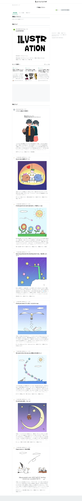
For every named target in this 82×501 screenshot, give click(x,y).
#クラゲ (17, 393)
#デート (20, 198)
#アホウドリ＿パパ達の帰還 (21, 490)
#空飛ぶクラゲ (22, 393)
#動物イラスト (41, 246)
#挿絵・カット (25, 59)
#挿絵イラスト (18, 59)
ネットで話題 (21, 12)
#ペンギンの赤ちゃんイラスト (21, 344)
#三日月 (24, 441)
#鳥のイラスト (30, 490)
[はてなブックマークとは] (19, 64)
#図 (29, 59)
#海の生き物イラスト (31, 197)
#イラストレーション (25, 58)
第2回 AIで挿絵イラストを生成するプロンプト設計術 (18, 70)
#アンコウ (18, 197)
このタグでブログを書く (65, 9)
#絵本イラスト (38, 197)
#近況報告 (33, 151)
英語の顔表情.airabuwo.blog (20, 29)
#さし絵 (42, 58)
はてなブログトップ (55, 35)
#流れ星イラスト (19, 296)
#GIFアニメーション (20, 151)
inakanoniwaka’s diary (19, 109)
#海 (26, 393)
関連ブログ (28, 12)
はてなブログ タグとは (55, 34)
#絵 (31, 59)
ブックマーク (15, 68)
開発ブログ (64, 34)
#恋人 (17, 198)
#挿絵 (36, 58)
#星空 (28, 441)
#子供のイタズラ (19, 345)
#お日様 (19, 246)
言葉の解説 (15, 12)
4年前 (29, 351)
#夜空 (21, 441)
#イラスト (32, 58)
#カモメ (29, 393)
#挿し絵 (39, 58)
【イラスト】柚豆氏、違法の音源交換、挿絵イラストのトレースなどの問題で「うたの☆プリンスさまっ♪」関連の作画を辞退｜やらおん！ (43, 71)
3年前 (27, 29)
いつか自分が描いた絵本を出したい (21, 157)
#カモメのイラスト (31, 344)
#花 (16, 246)
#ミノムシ (18, 441)
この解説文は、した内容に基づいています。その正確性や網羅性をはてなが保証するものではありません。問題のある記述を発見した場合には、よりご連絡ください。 (18, 19)
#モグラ (23, 246)
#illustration (18, 58)
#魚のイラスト (23, 197)
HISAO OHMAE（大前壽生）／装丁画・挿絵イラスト (31, 70)
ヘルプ (61, 34)
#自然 (45, 246)
